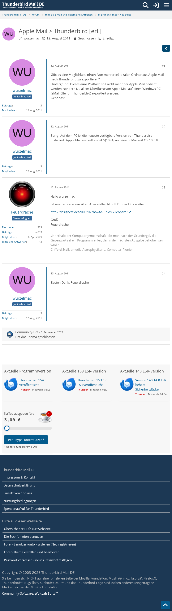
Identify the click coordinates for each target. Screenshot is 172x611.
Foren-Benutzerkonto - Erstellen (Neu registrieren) (40, 544)
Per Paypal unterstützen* (26, 440)
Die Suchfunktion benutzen (23, 536)
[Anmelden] (156, 5)
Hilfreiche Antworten (14, 242)
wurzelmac (31, 38)
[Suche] (145, 5)
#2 (163, 127)
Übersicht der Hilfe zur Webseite (27, 529)
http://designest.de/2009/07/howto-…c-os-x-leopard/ (89, 212)
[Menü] (166, 5)
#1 (163, 66)
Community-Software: (30, 593)
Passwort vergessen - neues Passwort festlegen (38, 560)
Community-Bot (26, 332)
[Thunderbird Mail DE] (23, 5)
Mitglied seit (9, 110)
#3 (163, 187)
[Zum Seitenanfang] (165, 605)
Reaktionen (8, 227)
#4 (163, 273)
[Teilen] (166, 48)
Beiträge (7, 105)
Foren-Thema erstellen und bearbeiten (31, 552)
